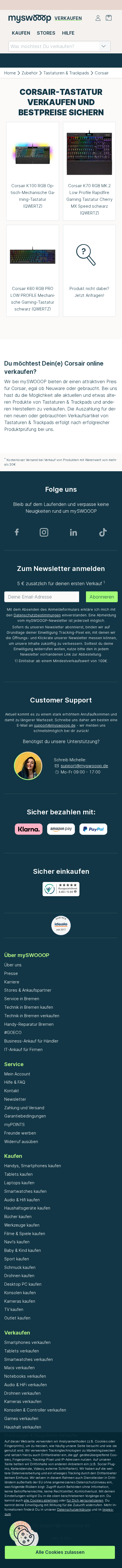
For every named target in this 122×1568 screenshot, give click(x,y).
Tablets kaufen (18, 1174)
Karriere (11, 981)
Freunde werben (20, 1133)
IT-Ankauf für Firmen (23, 1049)
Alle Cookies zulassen (60, 1552)
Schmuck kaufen (19, 1267)
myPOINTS (14, 1124)
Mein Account (17, 1073)
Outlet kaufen (17, 1317)
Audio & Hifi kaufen (22, 1199)
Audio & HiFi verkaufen (25, 1384)
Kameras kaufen (19, 1301)
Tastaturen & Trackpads (66, 72)
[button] (103, 46)
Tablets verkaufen (21, 1350)
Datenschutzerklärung (74, 1509)
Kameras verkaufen (22, 1401)
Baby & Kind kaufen (22, 1250)
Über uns (13, 964)
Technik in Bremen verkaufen (31, 1015)
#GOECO (13, 1032)
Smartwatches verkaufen (28, 1359)
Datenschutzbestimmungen (37, 615)
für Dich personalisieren (85, 1500)
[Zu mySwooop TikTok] (103, 532)
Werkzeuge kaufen (21, 1225)
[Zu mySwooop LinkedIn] (73, 532)
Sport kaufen (16, 1258)
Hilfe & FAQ (14, 1082)
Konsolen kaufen (20, 1292)
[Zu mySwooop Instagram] (44, 532)
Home (10, 72)
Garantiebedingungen (25, 1116)
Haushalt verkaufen (22, 1427)
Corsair (102, 72)
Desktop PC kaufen (22, 1284)
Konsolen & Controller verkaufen (35, 1410)
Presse (11, 973)
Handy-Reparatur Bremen (29, 1024)
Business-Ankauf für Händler (31, 1041)
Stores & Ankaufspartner (27, 990)
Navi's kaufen (17, 1241)
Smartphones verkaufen (27, 1342)
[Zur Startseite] (30, 18)
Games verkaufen (21, 1418)
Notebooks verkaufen (25, 1376)
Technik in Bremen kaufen (28, 1007)
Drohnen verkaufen (22, 1393)
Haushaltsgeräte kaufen (27, 1208)
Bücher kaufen (17, 1216)
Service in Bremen (21, 998)
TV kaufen (13, 1309)
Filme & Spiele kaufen (24, 1233)
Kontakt (11, 1090)
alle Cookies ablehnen (41, 1500)
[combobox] (59, 46)
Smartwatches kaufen (25, 1191)
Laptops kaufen (19, 1182)
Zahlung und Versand (24, 1107)
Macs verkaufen (19, 1367)
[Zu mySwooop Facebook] (17, 532)
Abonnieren (102, 597)
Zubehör (30, 72)
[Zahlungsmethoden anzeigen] (28, 829)
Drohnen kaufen (19, 1275)
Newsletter (15, 1099)
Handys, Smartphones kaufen (32, 1165)
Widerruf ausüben (21, 1141)
